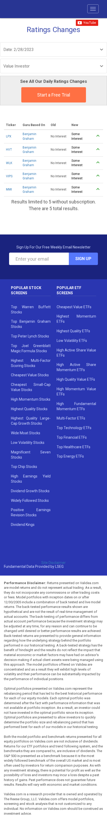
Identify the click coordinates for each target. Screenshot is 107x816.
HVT (9, 149)
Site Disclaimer (53, 563)
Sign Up (83, 258)
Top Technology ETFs (74, 428)
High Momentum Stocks (30, 399)
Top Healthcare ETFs (73, 447)
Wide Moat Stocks (25, 433)
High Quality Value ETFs (76, 379)
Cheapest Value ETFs (74, 307)
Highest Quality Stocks (29, 409)
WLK (9, 163)
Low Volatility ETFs (72, 341)
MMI (9, 189)
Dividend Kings (23, 525)
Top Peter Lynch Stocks (30, 336)
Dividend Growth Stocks (30, 491)
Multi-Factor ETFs (71, 418)
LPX (8, 136)
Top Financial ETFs (72, 437)
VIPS (9, 176)
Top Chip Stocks (24, 467)
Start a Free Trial (53, 95)
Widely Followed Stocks (30, 500)
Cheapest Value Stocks (30, 375)
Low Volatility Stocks (27, 442)
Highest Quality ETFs (73, 331)
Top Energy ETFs (70, 456)
